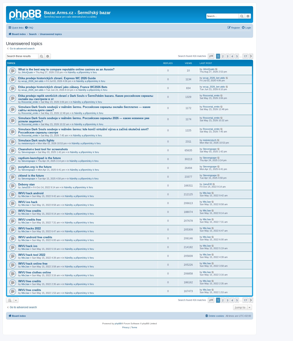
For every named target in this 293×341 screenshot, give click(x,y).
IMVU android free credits (35, 237)
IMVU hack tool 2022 (31, 254)
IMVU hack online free (32, 263)
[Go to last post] (216, 69)
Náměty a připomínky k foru (82, 72)
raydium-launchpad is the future (39, 158)
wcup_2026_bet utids (32, 81)
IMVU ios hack (27, 202)
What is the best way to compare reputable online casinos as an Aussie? (66, 69)
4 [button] (232, 56)
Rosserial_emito (29, 102)
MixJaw (25, 196)
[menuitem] (29, 27)
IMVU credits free (29, 219)
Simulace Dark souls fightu (36, 140)
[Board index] (25, 14)
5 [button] (237, 56)
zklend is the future (31, 175)
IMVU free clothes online (34, 272)
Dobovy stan (26, 184)
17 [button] (245, 56)
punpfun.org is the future (34, 166)
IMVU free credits (29, 210)
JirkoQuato (27, 72)
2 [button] (223, 56)
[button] (211, 56)
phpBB (118, 323)
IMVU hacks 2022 (29, 228)
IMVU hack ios (27, 246)
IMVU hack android (31, 193)
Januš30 (25, 187)
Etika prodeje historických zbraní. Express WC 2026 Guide (57, 78)
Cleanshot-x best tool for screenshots (43, 149)
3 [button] (227, 56)
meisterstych (28, 143)
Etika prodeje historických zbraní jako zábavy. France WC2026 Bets (62, 87)
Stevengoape (28, 152)
